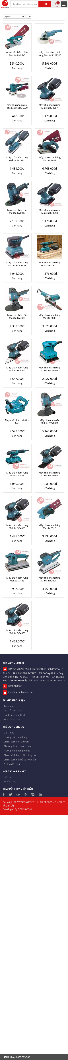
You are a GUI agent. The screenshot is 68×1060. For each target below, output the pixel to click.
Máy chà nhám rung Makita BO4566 (49, 474)
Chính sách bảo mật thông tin (20, 755)
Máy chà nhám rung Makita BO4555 (17, 527)
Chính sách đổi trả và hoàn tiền (20, 759)
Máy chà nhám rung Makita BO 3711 (17, 159)
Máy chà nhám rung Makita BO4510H (17, 264)
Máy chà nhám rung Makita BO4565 (17, 369)
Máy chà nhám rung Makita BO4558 (49, 211)
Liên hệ (8, 777)
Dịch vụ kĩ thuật (12, 764)
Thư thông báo (12, 719)
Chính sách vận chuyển (16, 741)
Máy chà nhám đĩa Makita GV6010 (17, 211)
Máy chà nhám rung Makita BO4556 (17, 632)
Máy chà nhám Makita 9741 (17, 421)
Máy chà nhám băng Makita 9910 (50, 527)
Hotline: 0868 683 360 (18, 1057)
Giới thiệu (9, 732)
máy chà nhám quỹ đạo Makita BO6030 (17, 106)
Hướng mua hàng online (17, 750)
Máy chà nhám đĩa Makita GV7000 (17, 316)
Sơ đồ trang (10, 781)
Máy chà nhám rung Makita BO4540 (49, 369)
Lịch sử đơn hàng (13, 710)
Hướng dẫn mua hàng (16, 737)
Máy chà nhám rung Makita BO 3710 (49, 264)
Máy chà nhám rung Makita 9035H (17, 474)
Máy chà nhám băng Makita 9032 (50, 316)
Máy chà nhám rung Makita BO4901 (49, 579)
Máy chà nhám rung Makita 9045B (17, 579)
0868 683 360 (14, 686)
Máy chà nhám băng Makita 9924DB (17, 54)
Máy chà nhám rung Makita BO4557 (49, 106)
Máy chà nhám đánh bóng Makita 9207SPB (49, 54)
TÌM (44, 4)
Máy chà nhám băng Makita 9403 (50, 159)
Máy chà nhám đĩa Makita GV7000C (49, 421)
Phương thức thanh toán (17, 746)
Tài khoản (9, 706)
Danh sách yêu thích (15, 715)
